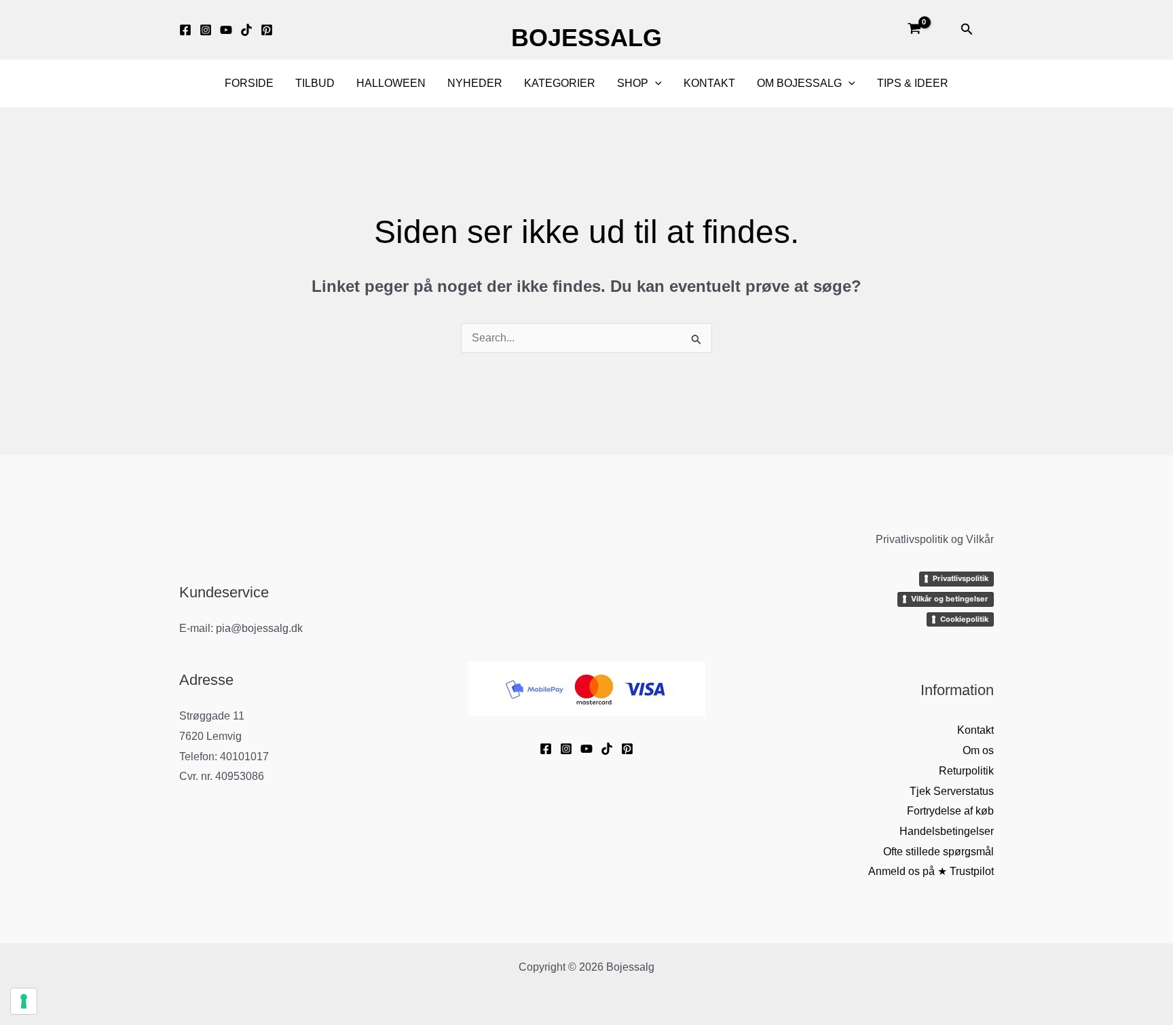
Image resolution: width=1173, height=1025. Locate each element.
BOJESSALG (586, 38)
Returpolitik (966, 771)
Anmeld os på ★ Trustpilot (931, 871)
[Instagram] (206, 30)
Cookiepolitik (964, 619)
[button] (967, 29)
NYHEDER (474, 83)
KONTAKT (709, 83)
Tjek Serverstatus (952, 791)
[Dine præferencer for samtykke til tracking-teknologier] (24, 1001)
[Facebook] (185, 30)
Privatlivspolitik (960, 578)
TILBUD (315, 83)
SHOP (632, 83)
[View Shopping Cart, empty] (914, 30)
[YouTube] (586, 749)
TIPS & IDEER (912, 83)
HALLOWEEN (391, 83)
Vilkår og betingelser (949, 598)
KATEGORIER (559, 83)
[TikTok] (246, 30)
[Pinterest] (267, 30)
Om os (978, 750)
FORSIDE (249, 83)
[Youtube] (226, 30)
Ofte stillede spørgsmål (938, 851)
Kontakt (975, 730)
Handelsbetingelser (946, 831)
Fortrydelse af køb (950, 811)
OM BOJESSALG (799, 83)
